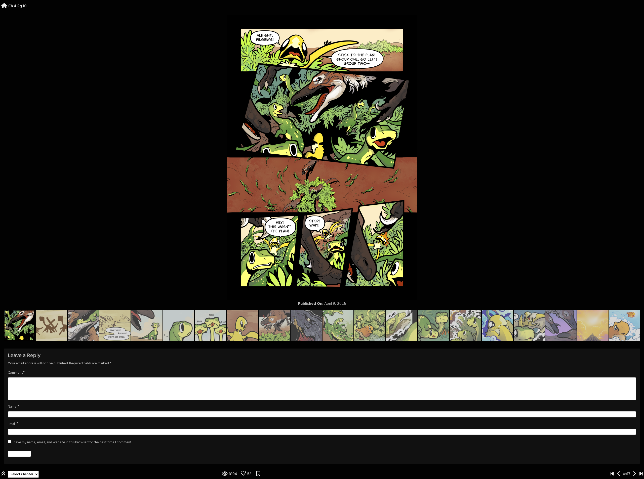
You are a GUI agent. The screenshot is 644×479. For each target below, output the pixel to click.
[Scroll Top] (4, 474)
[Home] (4, 6)
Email (12, 424)
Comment (15, 372)
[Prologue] (612, 474)
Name (12, 406)
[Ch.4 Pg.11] (634, 474)
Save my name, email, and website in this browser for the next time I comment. (73, 442)
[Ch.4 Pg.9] (619, 474)
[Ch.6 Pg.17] (641, 474)
